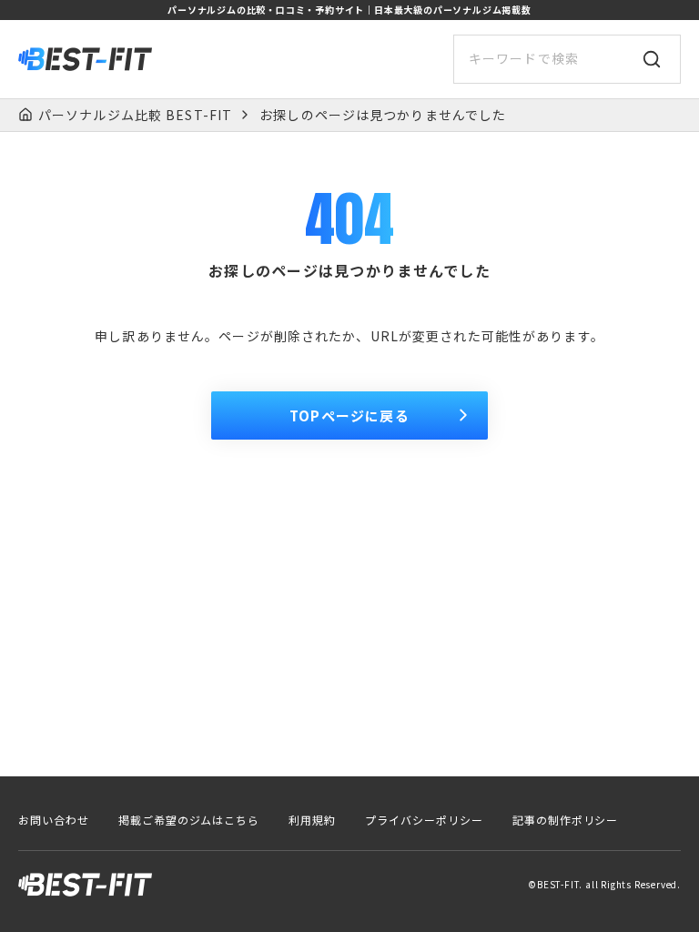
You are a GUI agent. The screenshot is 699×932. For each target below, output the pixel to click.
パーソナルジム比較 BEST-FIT (135, 115)
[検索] (651, 59)
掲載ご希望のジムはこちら (189, 820)
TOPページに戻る (349, 415)
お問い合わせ (53, 820)
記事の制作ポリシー (565, 820)
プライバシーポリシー (424, 820)
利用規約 (312, 820)
